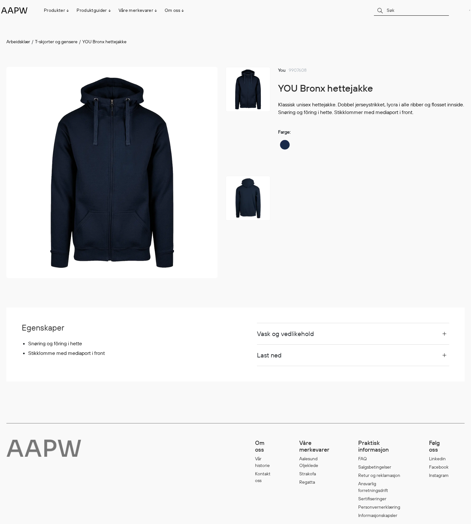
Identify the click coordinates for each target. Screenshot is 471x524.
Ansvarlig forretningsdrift (373, 487)
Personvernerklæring (379, 507)
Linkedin (437, 459)
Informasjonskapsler (377, 515)
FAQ (362, 459)
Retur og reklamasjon (379, 475)
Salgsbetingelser (374, 467)
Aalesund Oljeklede (308, 462)
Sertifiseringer (372, 499)
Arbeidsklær (18, 42)
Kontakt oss (262, 477)
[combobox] (411, 10)
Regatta (307, 482)
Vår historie (262, 462)
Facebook (439, 467)
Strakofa (307, 474)
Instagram (439, 475)
